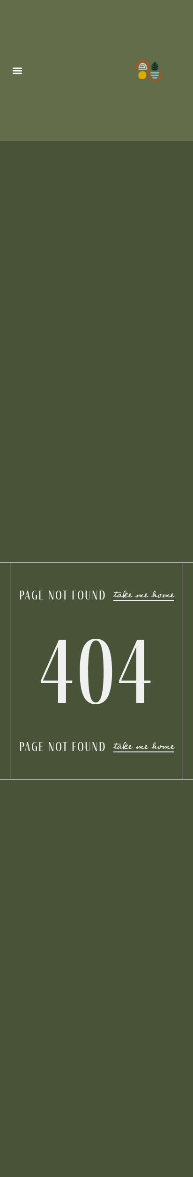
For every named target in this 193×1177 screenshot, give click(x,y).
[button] (17, 71)
